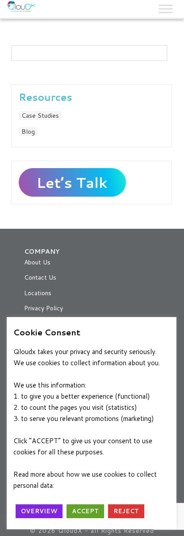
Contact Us (40, 277)
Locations (37, 293)
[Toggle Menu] (166, 8)
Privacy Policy (43, 308)
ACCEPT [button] (85, 511)
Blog (28, 131)
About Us (37, 262)
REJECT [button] (126, 511)
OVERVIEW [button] (39, 511)
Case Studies (40, 115)
